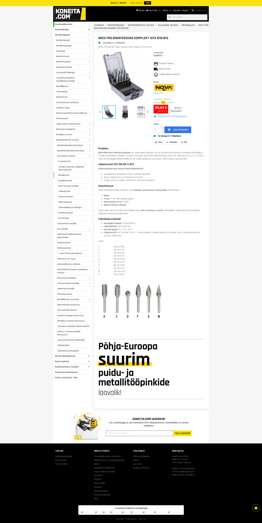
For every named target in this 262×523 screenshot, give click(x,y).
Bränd (156, 82)
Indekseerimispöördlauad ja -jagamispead (69, 236)
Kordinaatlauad (63, 242)
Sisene (185, 10)
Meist (96, 464)
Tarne (160, 142)
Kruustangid (63, 218)
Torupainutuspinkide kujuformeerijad (73, 326)
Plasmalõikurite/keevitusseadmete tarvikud (72, 271)
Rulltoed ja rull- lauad (66, 258)
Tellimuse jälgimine (141, 456)
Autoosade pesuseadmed (67, 102)
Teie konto (139, 450)
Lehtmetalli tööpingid (65, 72)
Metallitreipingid (63, 40)
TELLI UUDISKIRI (182, 433)
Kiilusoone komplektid (65, 129)
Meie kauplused (101, 491)
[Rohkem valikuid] (256, 508)
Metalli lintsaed (62, 56)
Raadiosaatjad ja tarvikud (66, 366)
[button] (170, 116)
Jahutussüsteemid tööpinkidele (71, 340)
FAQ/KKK (98, 479)
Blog (96, 498)
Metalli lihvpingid (63, 61)
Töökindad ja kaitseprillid (68, 350)
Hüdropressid (61, 97)
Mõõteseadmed (65, 202)
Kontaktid (98, 475)
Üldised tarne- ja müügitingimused (109, 460)
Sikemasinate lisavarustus (68, 304)
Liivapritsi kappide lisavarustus (70, 315)
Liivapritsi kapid (62, 107)
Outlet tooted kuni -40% (66, 377)
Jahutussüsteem (65, 196)
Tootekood (158, 52)
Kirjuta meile (99, 483)
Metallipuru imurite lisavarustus (71, 320)
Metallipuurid (63, 175)
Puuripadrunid (64, 161)
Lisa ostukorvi (178, 130)
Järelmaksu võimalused (104, 467)
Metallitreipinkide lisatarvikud (69, 145)
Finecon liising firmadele (104, 471)
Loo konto (137, 464)
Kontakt (177, 10)
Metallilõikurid (62, 86)
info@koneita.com (186, 471)
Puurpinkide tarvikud (66, 156)
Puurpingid (60, 51)
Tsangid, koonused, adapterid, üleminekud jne (71, 168)
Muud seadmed (62, 361)
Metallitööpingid (62, 34)
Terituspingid (61, 91)
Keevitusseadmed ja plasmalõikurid (71, 113)
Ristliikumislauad (65, 212)
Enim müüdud (61, 464)
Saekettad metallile (65, 288)
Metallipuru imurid (64, 134)
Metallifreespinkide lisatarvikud (70, 150)
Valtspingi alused (64, 294)
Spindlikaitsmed (65, 180)
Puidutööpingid (62, 29)
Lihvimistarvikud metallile (68, 283)
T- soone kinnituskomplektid (69, 253)
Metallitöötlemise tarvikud (67, 139)
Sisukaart (98, 487)
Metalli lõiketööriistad (65, 356)
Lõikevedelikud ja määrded (69, 207)
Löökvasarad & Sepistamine (68, 123)
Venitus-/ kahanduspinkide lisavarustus (68, 333)
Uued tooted (60, 460)
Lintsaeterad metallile (66, 223)
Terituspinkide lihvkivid (67, 310)
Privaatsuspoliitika (102, 494)
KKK (185, 142)
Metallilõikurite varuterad (68, 299)
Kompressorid (62, 118)
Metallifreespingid (64, 45)
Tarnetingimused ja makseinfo (107, 456)
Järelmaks (173, 142)
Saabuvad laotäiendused (66, 372)
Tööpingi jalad (64, 191)
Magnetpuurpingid (64, 67)
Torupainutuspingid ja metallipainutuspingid (65, 79)
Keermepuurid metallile (68, 186)
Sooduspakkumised (63, 24)
